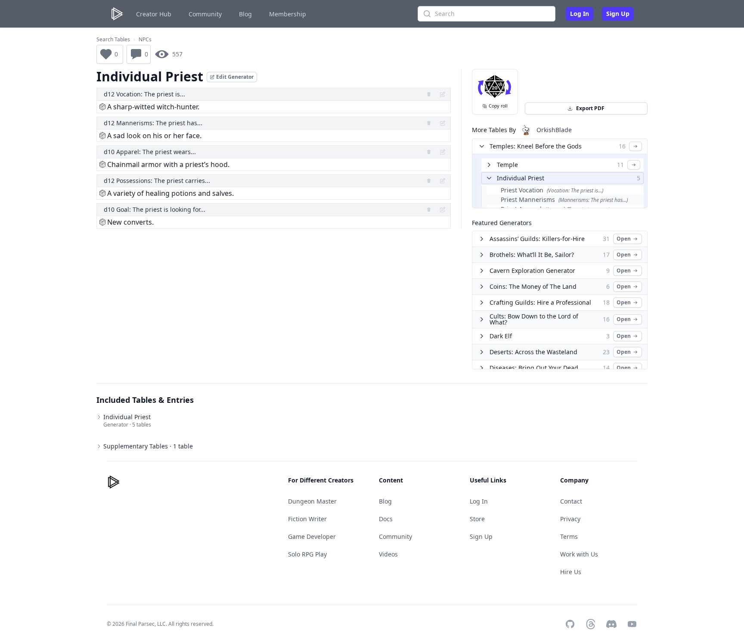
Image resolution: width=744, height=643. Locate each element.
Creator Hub (153, 14)
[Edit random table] (443, 94)
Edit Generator (235, 76)
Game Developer (312, 536)
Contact (571, 501)
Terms (569, 536)
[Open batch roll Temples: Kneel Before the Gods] (635, 146)
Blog (245, 14)
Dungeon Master (312, 501)
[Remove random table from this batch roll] (429, 94)
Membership (287, 14)
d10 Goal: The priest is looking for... (154, 209)
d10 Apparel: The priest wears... (150, 152)
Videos (388, 554)
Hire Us (570, 572)
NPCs (145, 39)
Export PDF (590, 108)
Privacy (570, 519)
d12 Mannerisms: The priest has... (153, 123)
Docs (386, 519)
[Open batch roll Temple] (633, 165)
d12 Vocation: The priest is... (144, 94)
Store (477, 519)
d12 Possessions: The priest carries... (157, 180)
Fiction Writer (307, 519)
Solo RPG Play (307, 554)
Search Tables (113, 39)
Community (205, 14)
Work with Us (579, 554)
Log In (579, 13)
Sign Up (617, 13)
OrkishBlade (554, 130)
